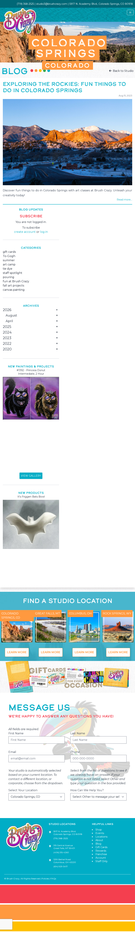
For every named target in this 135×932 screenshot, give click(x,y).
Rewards (100, 850)
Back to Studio (123, 71)
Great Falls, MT (47, 613)
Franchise (101, 854)
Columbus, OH (80, 613)
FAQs (53, 878)
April (9, 321)
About (99, 840)
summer (9, 260)
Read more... (124, 199)
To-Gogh (9, 256)
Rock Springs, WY (117, 613)
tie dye (7, 268)
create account (25, 231)
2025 (7, 327)
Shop (98, 829)
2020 (7, 349)
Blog (98, 843)
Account (100, 857)
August (11, 315)
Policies (45, 878)
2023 (7, 338)
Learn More (17, 652)
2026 (7, 310)
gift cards (9, 251)
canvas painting (14, 289)
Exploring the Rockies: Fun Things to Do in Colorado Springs (64, 87)
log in (44, 231)
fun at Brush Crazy (16, 281)
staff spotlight (12, 273)
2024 (7, 332)
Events (99, 833)
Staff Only (101, 861)
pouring (8, 277)
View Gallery (31, 475)
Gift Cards (101, 847)
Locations (101, 836)
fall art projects (13, 285)
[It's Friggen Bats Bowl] (31, 524)
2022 (7, 343)
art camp (9, 264)
